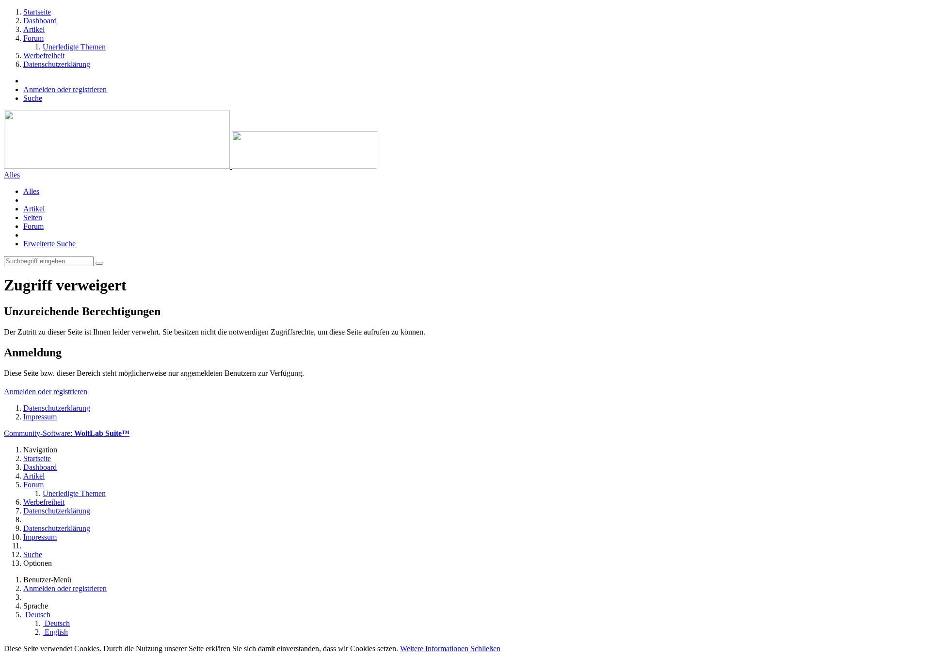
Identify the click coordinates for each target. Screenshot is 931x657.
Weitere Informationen (434, 648)
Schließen (485, 648)
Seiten (32, 217)
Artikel (34, 209)
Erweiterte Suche (49, 244)
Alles (31, 191)
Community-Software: (66, 433)
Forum (33, 226)
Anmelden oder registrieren (65, 89)
